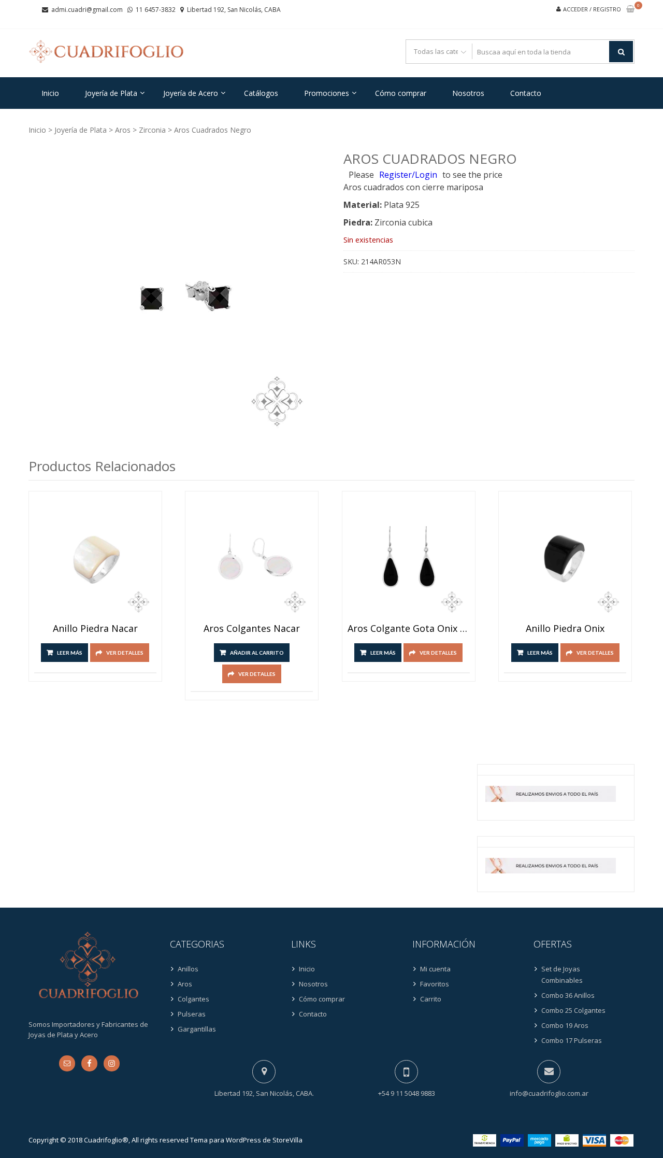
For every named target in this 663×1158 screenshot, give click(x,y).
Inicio (50, 93)
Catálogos (261, 93)
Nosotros (468, 93)
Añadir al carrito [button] (257, 652)
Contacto (525, 93)
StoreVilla (287, 1140)
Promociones (326, 93)
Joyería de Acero (190, 93)
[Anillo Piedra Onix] (565, 558)
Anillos (188, 968)
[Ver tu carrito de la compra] (630, 9)
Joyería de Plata (111, 93)
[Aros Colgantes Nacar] (252, 558)
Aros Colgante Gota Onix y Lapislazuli (409, 628)
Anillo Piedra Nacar (95, 628)
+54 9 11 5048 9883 (406, 1093)
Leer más (69, 652)
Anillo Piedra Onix (565, 628)
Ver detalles (124, 652)
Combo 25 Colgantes (573, 1010)
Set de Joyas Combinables (562, 974)
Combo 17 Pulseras (571, 1040)
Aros (123, 130)
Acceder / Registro (592, 9)
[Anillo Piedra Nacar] (95, 558)
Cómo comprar (400, 93)
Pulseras (192, 1014)
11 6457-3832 (156, 9)
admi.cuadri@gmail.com (87, 9)
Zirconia (152, 130)
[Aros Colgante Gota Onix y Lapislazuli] (409, 558)
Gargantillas (197, 1029)
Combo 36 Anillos (568, 995)
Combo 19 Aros (564, 1025)
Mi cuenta (435, 968)
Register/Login (408, 174)
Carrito (430, 999)
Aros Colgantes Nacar (252, 628)
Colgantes (193, 999)
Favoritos (434, 983)
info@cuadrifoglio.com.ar (549, 1093)
